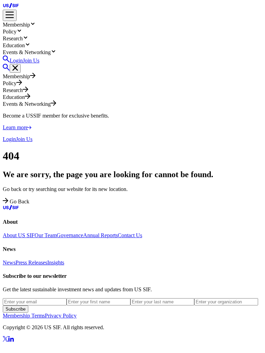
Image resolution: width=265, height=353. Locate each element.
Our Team (46, 235)
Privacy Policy (61, 316)
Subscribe (16, 309)
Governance (70, 235)
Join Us (31, 60)
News (9, 262)
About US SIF (19, 235)
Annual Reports (100, 235)
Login (16, 60)
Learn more (15, 127)
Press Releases (31, 262)
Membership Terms (24, 316)
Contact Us (130, 235)
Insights (55, 262)
